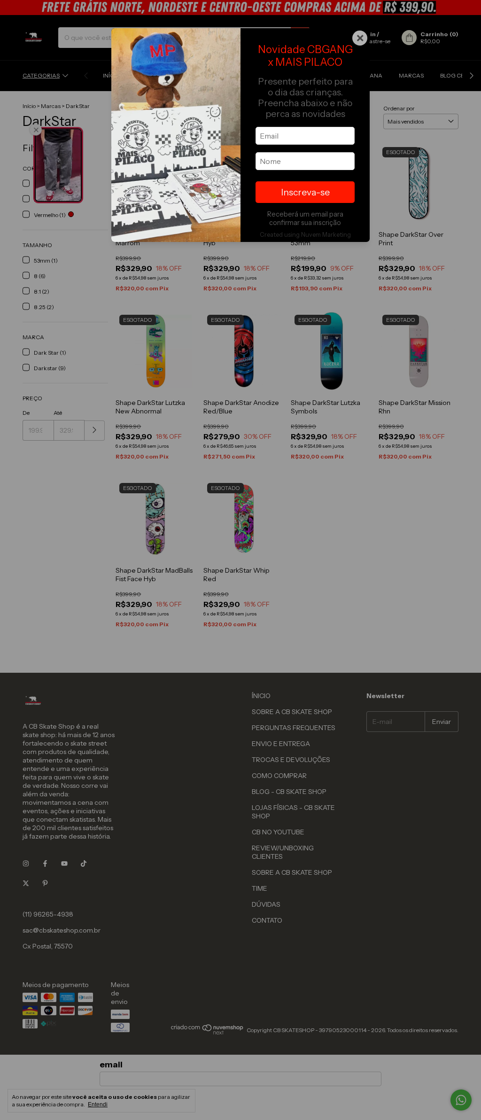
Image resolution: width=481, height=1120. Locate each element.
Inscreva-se (305, 192)
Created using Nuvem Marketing (305, 234)
